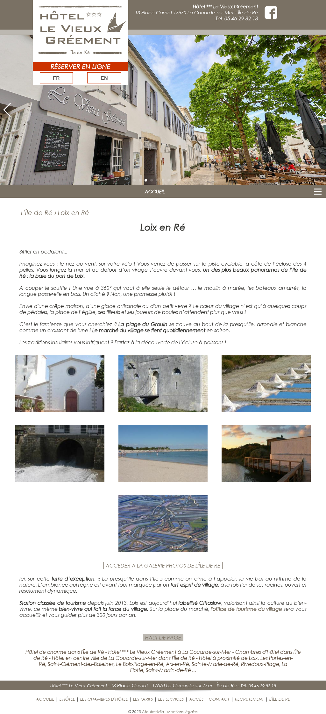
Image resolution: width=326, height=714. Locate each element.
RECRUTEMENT (249, 699)
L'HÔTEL (67, 699)
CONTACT (219, 699)
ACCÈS (196, 699)
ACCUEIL (155, 191)
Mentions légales (182, 711)
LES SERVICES (171, 699)
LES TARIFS (143, 699)
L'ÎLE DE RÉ (279, 699)
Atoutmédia (153, 711)
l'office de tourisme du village (246, 609)
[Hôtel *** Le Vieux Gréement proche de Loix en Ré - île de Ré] (59, 410)
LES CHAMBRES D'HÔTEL (104, 699)
